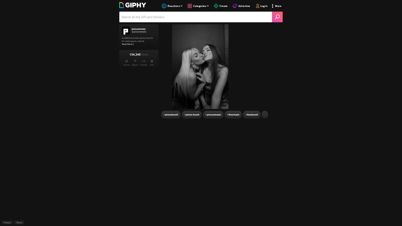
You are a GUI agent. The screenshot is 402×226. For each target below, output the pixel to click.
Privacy (7, 222)
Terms (19, 222)
